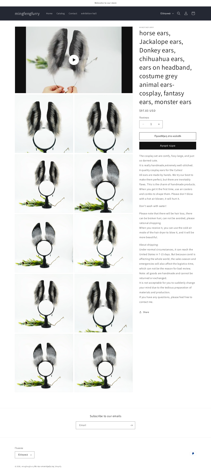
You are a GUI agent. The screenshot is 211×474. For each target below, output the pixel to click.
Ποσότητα (144, 117)
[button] (178, 13)
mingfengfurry (28, 466)
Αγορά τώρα (167, 145)
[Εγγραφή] (131, 425)
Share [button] (146, 312)
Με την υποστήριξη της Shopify (47, 466)
